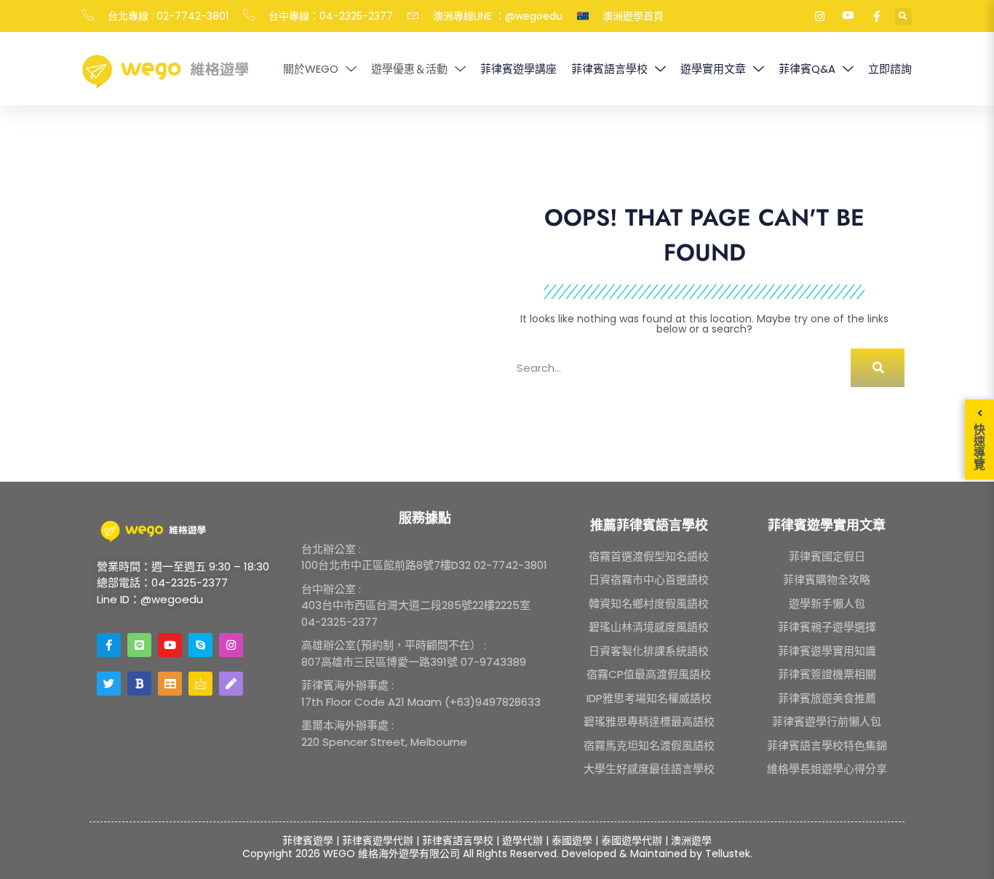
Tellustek (727, 853)
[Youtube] (170, 645)
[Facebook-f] (109, 645)
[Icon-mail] (200, 684)
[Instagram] (231, 645)
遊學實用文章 (713, 68)
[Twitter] (109, 684)
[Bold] (139, 684)
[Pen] (231, 684)
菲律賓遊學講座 (518, 68)
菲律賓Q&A (807, 68)
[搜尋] (877, 368)
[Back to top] (964, 849)
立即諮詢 (890, 68)
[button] (903, 16)
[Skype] (200, 645)
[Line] (139, 645)
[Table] (170, 684)
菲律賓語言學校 (609, 68)
